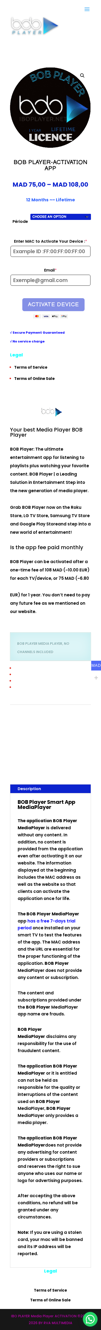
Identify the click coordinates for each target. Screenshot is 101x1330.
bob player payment (77, 745)
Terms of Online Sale (34, 378)
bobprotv (15, 773)
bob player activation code (54, 723)
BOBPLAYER (64, 752)
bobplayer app (63, 759)
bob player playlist (22, 752)
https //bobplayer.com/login (40, 773)
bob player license (68, 737)
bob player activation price (55, 730)
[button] (82, 75)
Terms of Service (30, 367)
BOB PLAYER (69, 716)
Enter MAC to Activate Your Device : (52, 241)
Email (61, 270)
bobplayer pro (69, 766)
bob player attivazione (40, 737)
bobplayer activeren (40, 759)
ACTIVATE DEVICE (53, 304)
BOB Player (32, 802)
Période (20, 221)
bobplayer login (26, 766)
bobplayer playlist (48, 766)
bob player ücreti (45, 752)
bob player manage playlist (45, 745)
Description (29, 788)
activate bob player (47, 716)
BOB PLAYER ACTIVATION (55, 709)
